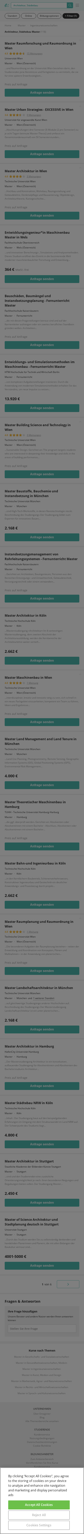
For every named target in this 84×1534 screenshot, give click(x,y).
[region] (42, 1500)
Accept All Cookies (39, 1505)
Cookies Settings (38, 1525)
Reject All (39, 1515)
